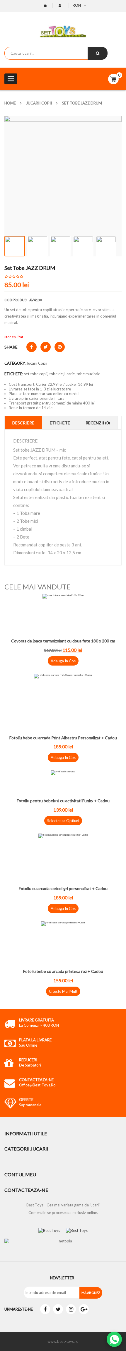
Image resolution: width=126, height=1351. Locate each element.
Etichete (60, 422)
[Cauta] (98, 53)
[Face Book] (45, 1309)
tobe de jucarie (62, 373)
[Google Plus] (84, 1309)
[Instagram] (71, 1309)
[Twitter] (58, 1309)
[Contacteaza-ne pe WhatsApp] (114, 1339)
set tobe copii (35, 373)
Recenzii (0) (98, 422)
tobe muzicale (88, 373)
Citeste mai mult (63, 991)
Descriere (23, 422)
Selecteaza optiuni (63, 820)
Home (10, 103)
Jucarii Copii (39, 103)
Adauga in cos (63, 661)
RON (77, 5)
